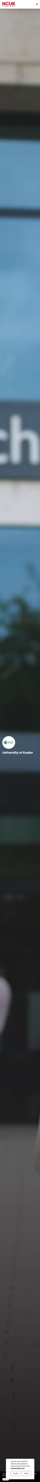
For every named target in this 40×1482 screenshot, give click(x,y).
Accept (15, 1473)
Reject (26, 1473)
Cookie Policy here (18, 1468)
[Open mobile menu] (36, 4)
